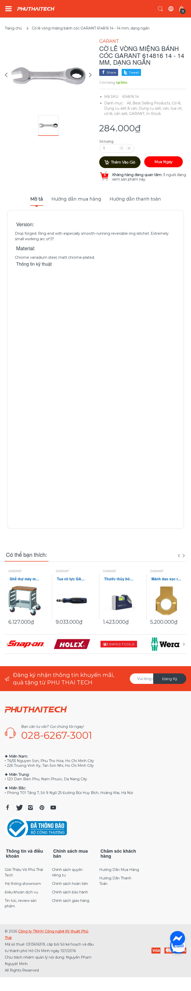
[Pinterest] (42, 807)
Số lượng (106, 141)
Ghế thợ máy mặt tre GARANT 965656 (25, 579)
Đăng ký (169, 679)
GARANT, (137, 113)
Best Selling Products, (152, 103)
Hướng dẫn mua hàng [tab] (76, 199)
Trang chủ (13, 28)
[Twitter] (19, 807)
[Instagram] (30, 807)
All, (129, 103)
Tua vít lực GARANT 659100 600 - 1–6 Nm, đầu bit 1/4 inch (72, 579)
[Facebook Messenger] (177, 938)
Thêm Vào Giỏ (123, 162)
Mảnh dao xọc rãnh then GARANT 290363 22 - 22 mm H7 (166, 579)
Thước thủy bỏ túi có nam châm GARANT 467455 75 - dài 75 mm (119, 579)
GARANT (109, 41)
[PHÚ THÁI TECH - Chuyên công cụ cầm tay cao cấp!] (35, 8)
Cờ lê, (176, 103)
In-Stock (153, 113)
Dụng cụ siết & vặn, (121, 108)
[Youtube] (53, 807)
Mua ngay (163, 162)
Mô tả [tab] (36, 199)
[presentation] (178, 555)
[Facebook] (7, 807)
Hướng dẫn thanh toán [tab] (135, 199)
